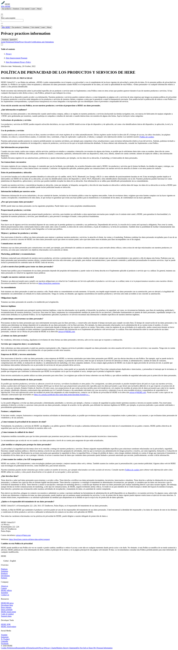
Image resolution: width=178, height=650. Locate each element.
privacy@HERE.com (66, 332)
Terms (16, 42)
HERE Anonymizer (8, 627)
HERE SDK (6, 624)
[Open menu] (2, 15)
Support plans (6, 616)
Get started (25, 9)
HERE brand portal (8, 612)
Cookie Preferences (8, 648)
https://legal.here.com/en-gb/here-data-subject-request (29, 539)
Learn (33, 9)
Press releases (6, 607)
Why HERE (5, 6)
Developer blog (7, 605)
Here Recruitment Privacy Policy (18, 62)
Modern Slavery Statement (66, 648)
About (39, 9)
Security (28, 42)
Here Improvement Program (16, 58)
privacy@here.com (23, 535)
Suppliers (4, 593)
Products (4, 573)
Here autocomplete (8, 18)
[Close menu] (2, 25)
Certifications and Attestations (42, 42)
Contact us (5, 595)
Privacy (22, 42)
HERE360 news (7, 603)
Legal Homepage (7, 42)
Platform (4, 569)
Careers (4, 588)
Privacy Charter (50, 648)
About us (4, 586)
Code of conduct (7, 614)
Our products (6, 9)
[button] (89, 560)
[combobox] (89, 21)
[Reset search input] (2, 23)
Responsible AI (22, 648)
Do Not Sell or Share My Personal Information (94, 648)
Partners (4, 578)
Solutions (16, 9)
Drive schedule (6, 610)
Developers (5, 576)
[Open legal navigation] (2, 44)
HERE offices (6, 590)
